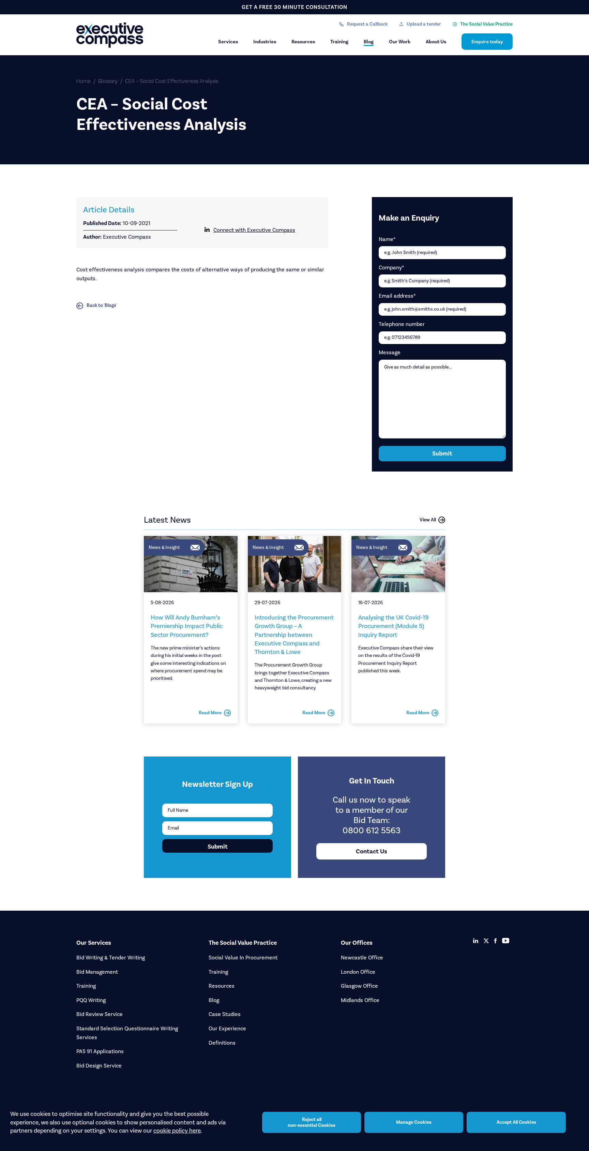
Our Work (399, 42)
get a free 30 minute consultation (294, 7)
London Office (358, 972)
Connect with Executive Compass (254, 230)
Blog (369, 42)
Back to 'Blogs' (102, 305)
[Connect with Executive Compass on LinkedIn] (475, 940)
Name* (387, 239)
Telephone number (402, 324)
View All (428, 520)
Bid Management (97, 972)
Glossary (108, 81)
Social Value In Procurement (243, 957)
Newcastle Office (362, 957)
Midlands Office (360, 1000)
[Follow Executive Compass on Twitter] (486, 940)
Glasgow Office (359, 986)
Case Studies (225, 1014)
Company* (391, 267)
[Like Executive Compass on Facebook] (495, 940)
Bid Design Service (99, 1065)
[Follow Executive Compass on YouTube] (505, 940)
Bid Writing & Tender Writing (110, 957)
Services (228, 42)
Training (339, 42)
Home (83, 81)
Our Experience (227, 1028)
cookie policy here (177, 1130)
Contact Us (371, 851)
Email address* (397, 296)
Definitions (222, 1043)
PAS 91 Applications (100, 1051)
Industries (264, 42)
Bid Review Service (99, 1014)
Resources (303, 42)
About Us (436, 42)
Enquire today (487, 42)
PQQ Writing (91, 1000)
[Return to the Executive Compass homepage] (110, 35)
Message (390, 352)
